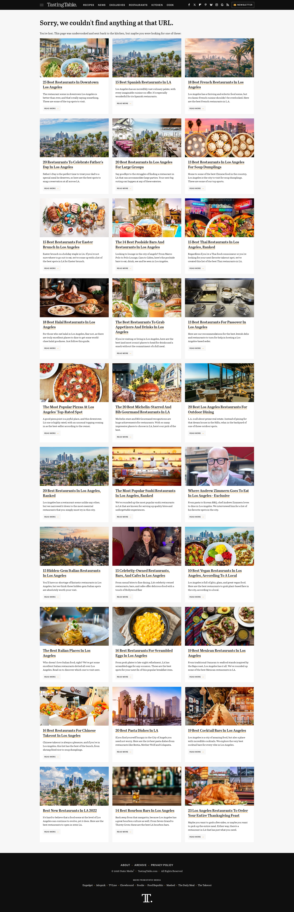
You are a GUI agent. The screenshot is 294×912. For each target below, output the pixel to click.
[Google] (222, 5)
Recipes (88, 5)
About (125, 865)
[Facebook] (189, 5)
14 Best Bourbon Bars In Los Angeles (144, 810)
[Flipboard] (200, 5)
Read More (50, 108)
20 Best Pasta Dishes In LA (136, 730)
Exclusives (117, 5)
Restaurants (138, 5)
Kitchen (157, 5)
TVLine (113, 885)
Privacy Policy (162, 865)
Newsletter (245, 4)
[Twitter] (194, 5)
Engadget (88, 885)
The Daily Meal (186, 885)
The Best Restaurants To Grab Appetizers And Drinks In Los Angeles (139, 327)
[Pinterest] (205, 5)
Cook (170, 5)
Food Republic (155, 885)
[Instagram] (216, 5)
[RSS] (227, 5)
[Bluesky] (211, 5)
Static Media (126, 871)
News (102, 5)
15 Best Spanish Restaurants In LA (143, 82)
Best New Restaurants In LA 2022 (70, 810)
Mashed (170, 885)
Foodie (140, 885)
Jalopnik (101, 885)
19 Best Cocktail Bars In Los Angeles (217, 730)
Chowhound (127, 885)
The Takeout (205, 885)
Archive (140, 865)
